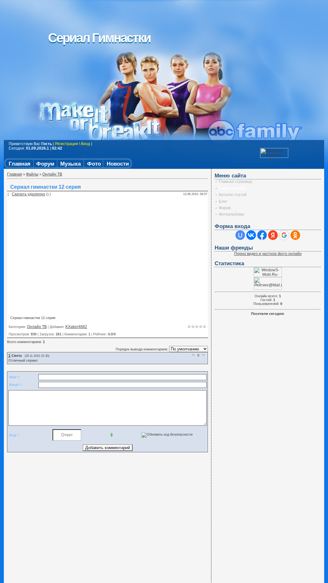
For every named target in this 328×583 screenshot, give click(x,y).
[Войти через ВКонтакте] (251, 235)
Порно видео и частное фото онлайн (268, 253)
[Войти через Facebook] (262, 235)
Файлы (32, 174)
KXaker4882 (76, 326)
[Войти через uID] (240, 235)
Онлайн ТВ (52, 174)
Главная (14, 174)
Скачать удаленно (28, 194)
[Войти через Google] (284, 235)
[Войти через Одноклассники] (295, 235)
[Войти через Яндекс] (273, 235)
